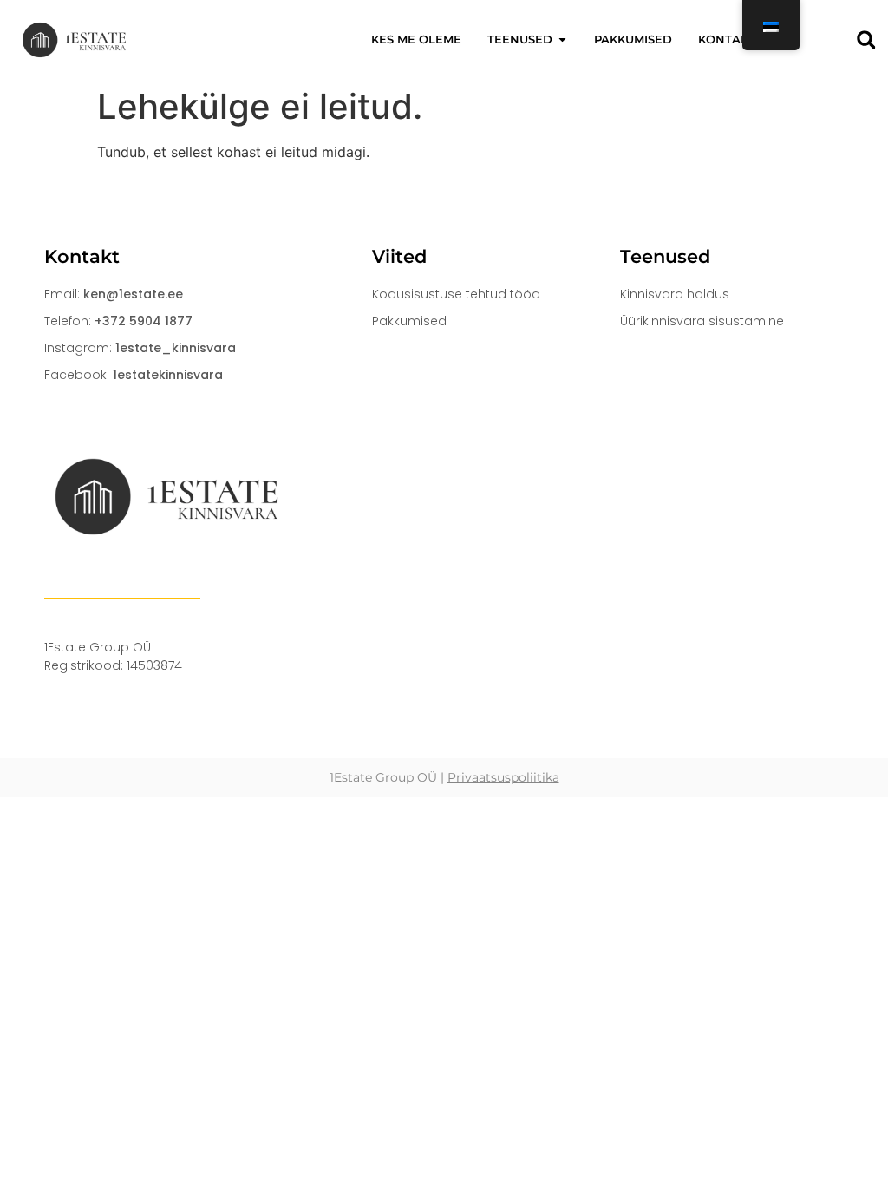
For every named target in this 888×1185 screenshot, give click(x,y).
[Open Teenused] (562, 40)
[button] (865, 39)
